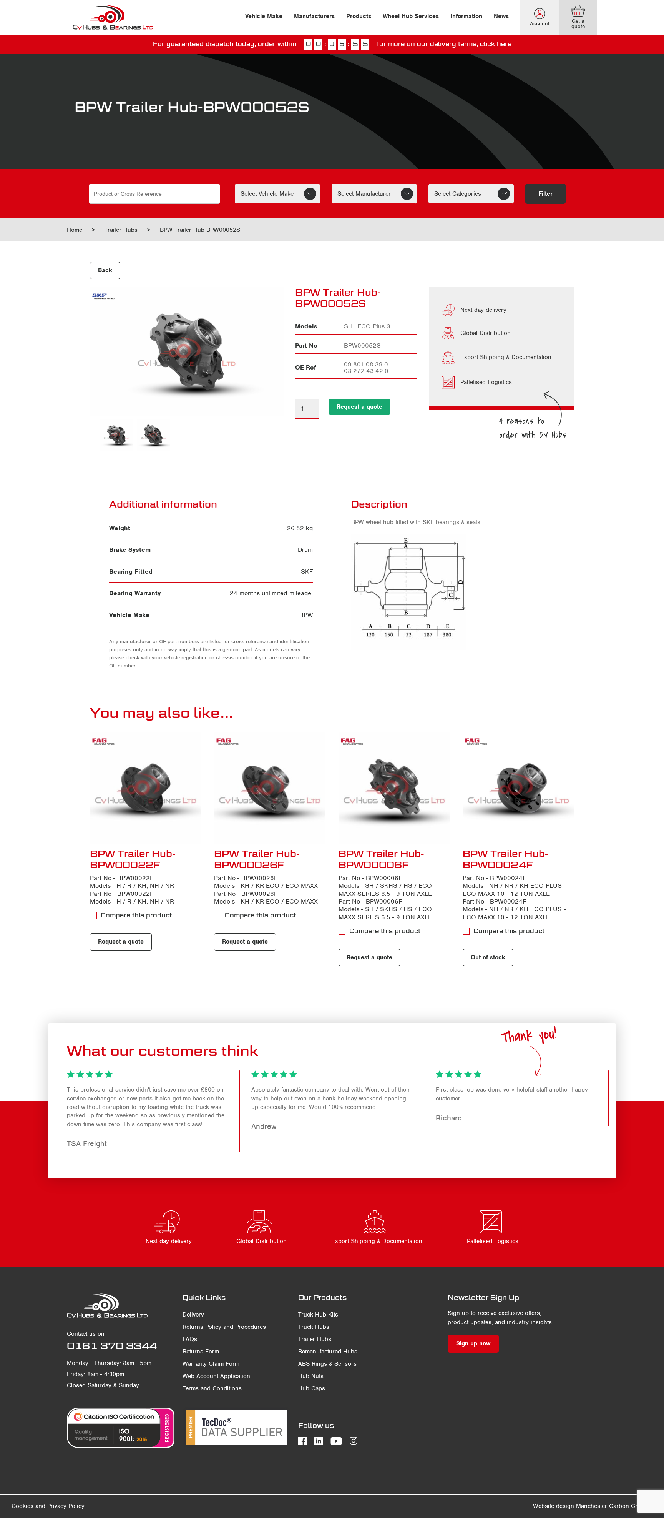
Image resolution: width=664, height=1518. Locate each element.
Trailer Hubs (121, 230)
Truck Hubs (313, 1327)
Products (358, 16)
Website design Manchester (570, 1506)
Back (105, 270)
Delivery (193, 1314)
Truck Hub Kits (318, 1314)
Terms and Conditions (212, 1388)
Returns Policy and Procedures (224, 1327)
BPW (306, 615)
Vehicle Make (263, 16)
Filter (545, 194)
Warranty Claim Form (211, 1364)
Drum (305, 550)
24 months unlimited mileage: (271, 593)
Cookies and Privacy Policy (48, 1506)
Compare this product (136, 915)
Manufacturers (314, 16)
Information (466, 16)
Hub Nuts (311, 1376)
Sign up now (473, 1343)
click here (495, 44)
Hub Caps (311, 1388)
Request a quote (359, 407)
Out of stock (488, 957)
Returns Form (201, 1351)
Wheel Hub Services (411, 16)
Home (74, 230)
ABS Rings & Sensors (327, 1364)
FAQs (190, 1339)
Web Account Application (216, 1376)
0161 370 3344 (112, 1345)
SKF (307, 572)
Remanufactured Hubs (327, 1351)
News (501, 16)
